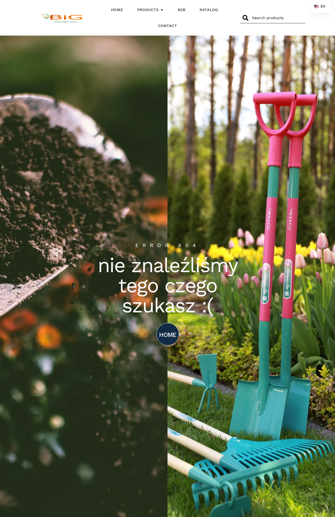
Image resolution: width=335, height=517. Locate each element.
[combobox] (272, 18)
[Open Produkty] (162, 10)
